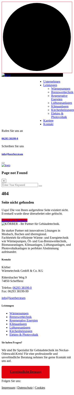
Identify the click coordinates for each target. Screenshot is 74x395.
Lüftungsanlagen (61, 102)
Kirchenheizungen (62, 110)
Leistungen (50, 85)
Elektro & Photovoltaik (59, 115)
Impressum (8, 387)
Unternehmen (51, 81)
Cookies (40, 387)
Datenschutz (25, 387)
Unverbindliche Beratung (25, 371)
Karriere (48, 120)
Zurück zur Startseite (14, 220)
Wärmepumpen (60, 88)
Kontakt (48, 124)
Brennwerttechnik (62, 92)
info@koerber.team (12, 154)
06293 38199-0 (10, 138)
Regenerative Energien (59, 97)
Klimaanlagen (59, 106)
